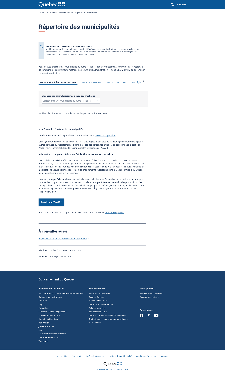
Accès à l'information (95, 356)
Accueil (41, 12)
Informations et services (51, 288)
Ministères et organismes (100, 293)
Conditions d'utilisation (146, 356)
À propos (164, 356)
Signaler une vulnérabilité (106, 315)
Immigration (44, 323)
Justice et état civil (46, 326)
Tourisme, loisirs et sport (49, 337)
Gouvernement (51, 12)
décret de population (105, 135)
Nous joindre (181, 5)
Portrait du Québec (66, 12)
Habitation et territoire (48, 319)
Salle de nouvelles (97, 308)
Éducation (43, 300)
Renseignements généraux (151, 293)
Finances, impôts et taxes (50, 315)
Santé (41, 330)
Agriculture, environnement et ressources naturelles (61, 293)
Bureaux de (149, 297)
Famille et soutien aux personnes (53, 311)
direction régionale (114, 212)
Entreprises (44, 308)
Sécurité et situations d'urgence (52, 333)
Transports (43, 341)
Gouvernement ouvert (98, 300)
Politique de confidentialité (120, 356)
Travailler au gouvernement (101, 304)
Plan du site (77, 356)
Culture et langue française (50, 297)
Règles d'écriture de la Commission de (63, 238)
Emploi (42, 304)
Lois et (97, 311)
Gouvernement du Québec (57, 279)
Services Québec (96, 297)
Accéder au (50, 202)
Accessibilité (62, 356)
